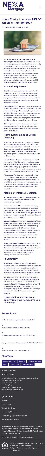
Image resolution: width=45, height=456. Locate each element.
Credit (26, 27)
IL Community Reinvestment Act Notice (15, 416)
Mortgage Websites (16, 448)
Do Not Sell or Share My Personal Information (17, 437)
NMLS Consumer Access (10, 419)
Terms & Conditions (8, 408)
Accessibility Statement (9, 412)
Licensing (5, 400)
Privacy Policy (6, 404)
